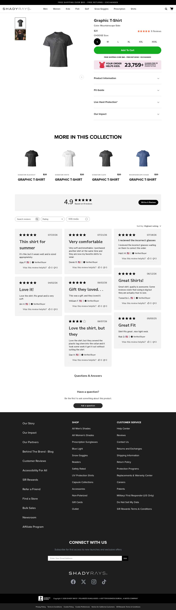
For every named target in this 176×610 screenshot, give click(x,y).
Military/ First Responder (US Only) (135, 495)
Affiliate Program (33, 527)
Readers (76, 462)
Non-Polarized (79, 495)
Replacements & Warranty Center (134, 475)
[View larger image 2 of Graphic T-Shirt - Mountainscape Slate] (20, 34)
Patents (121, 489)
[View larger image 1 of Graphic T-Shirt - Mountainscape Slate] (20, 23)
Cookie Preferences (82, 607)
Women (56, 8)
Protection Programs (128, 468)
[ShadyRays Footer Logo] (88, 574)
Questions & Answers (88, 376)
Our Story (29, 423)
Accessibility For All (35, 470)
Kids (68, 8)
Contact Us (123, 442)
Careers (121, 482)
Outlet (75, 509)
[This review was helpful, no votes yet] (49, 267)
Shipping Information (128, 455)
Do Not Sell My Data (128, 502)
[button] (88, 405)
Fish (77, 8)
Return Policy (124, 462)
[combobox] (53, 219)
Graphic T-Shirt (31, 179)
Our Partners (31, 442)
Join (125, 558)
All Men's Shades (81, 428)
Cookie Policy (69, 607)
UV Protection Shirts (83, 475)
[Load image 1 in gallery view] (58, 49)
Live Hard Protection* (106, 102)
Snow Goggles (101, 8)
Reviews (121, 435)
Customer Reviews (34, 461)
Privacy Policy (41, 607)
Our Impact (100, 114)
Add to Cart (127, 50)
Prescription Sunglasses (85, 442)
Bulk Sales (29, 508)
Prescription (119, 8)
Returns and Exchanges (129, 448)
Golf (87, 8)
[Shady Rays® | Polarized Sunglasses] (17, 9)
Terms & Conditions (54, 607)
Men (45, 8)
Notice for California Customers (103, 607)
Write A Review (148, 202)
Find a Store (30, 498)
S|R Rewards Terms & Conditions (134, 509)
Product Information (105, 78)
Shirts (133, 8)
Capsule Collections (82, 482)
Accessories (78, 489)
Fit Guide (99, 90)
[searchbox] (24, 219)
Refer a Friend (31, 489)
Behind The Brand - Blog (38, 451)
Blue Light (77, 448)
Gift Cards (77, 502)
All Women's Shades (83, 435)
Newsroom (29, 517)
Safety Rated (79, 468)
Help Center (123, 428)
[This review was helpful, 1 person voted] (148, 341)
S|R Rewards (30, 479)
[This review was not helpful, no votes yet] (55, 267)
